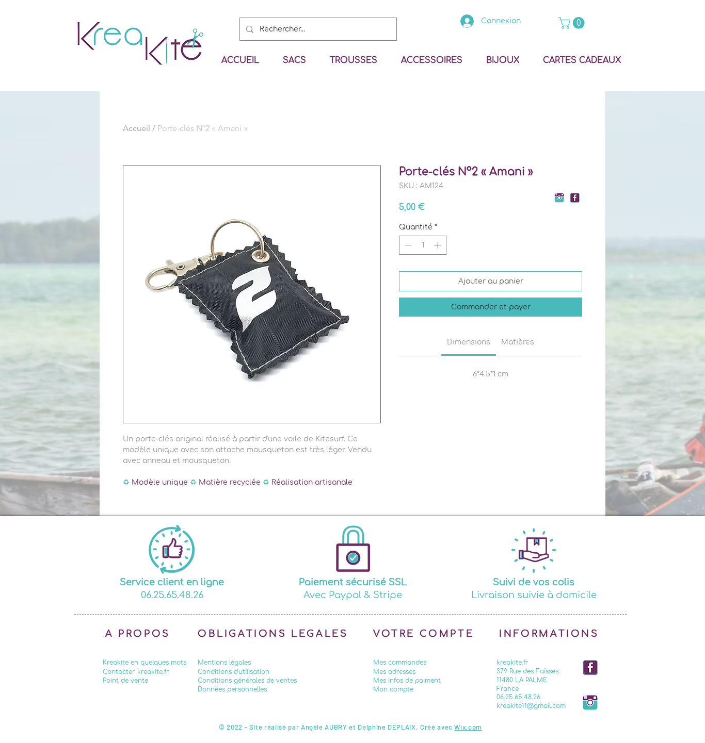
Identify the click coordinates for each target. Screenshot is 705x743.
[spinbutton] (422, 245)
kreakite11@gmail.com (531, 705)
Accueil (136, 128)
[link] (572, 23)
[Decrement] (406, 245)
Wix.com (468, 727)
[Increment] (438, 245)
